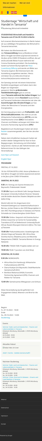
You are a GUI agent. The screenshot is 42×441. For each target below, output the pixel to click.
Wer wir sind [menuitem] (25, 3)
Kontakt (3, 424)
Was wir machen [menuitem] (9, 3)
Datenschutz (5, 408)
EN (12, 12)
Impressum (4, 416)
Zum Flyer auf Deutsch (10, 155)
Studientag (5, 317)
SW (15, 12)
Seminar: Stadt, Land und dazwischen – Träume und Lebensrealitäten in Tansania (20, 328)
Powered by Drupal (6, 435)
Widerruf (3, 399)
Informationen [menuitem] (9, 7)
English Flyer (6, 159)
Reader (4, 131)
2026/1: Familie (16, 353)
